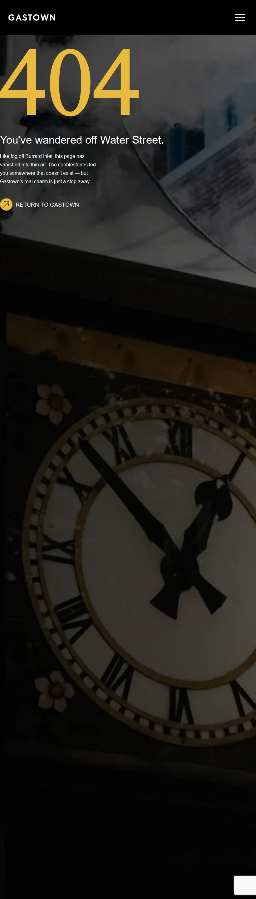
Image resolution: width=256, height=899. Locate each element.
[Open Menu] (240, 17)
